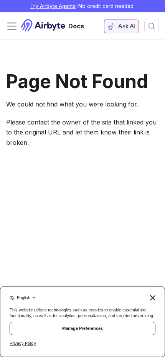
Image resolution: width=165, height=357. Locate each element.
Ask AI (126, 26)
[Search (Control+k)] (151, 26)
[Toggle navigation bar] (12, 26)
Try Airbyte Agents (53, 6)
